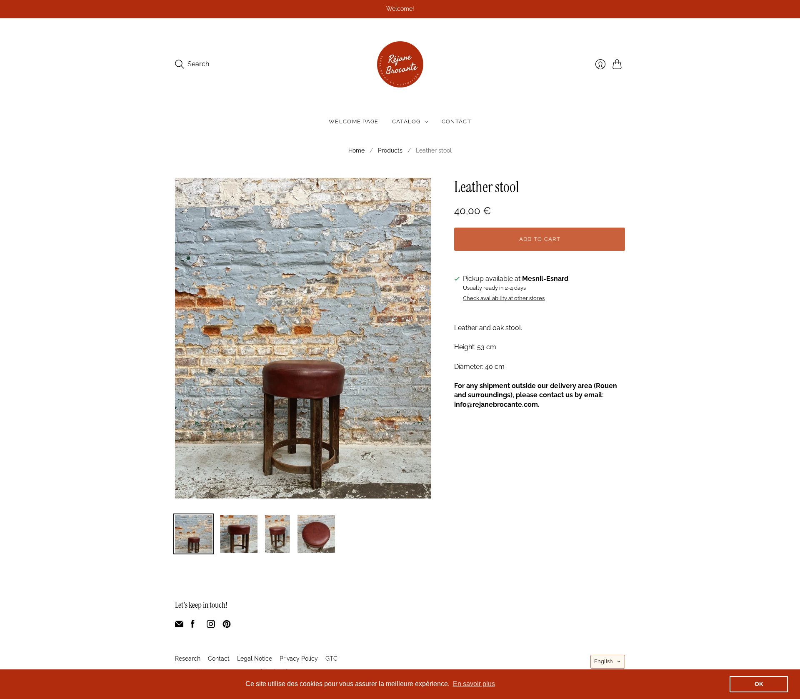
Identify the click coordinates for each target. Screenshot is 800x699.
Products (390, 150)
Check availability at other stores (504, 298)
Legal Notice (254, 658)
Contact (456, 121)
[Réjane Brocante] (400, 64)
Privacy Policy (299, 658)
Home (356, 150)
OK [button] (759, 684)
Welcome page (354, 121)
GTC (331, 658)
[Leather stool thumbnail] (193, 534)
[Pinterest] (226, 626)
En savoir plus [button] (474, 683)
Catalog (406, 121)
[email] (179, 626)
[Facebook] (193, 626)
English (603, 661)
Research (187, 658)
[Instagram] (211, 626)
